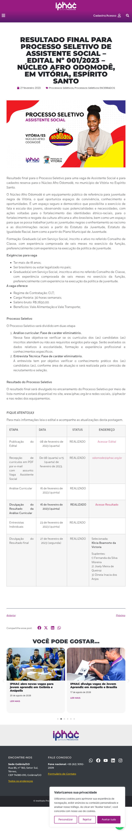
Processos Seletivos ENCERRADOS (95, 88)
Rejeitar (87, 819)
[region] (87, 807)
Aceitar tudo (109, 819)
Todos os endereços (20, 781)
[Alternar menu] (3, 15)
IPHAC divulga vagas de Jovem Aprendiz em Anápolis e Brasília (93, 685)
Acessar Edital (107, 442)
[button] (127, 15)
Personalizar (66, 819)
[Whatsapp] (90, 760)
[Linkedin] (113, 760)
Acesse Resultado (106, 505)
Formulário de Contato (62, 773)
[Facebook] (98, 760)
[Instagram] (120, 760)
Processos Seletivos (61, 88)
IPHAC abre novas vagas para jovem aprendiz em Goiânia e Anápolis (31, 687)
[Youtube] (105, 760)
